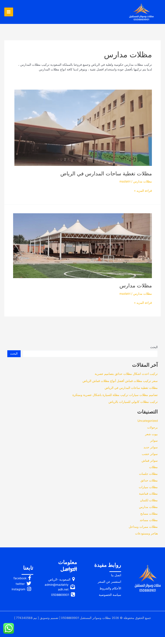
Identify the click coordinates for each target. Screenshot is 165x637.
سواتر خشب (150, 454)
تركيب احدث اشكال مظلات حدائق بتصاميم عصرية (126, 373)
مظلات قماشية (148, 493)
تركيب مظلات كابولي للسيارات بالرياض (133, 401)
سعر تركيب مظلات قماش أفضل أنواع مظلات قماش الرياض (120, 381)
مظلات (153, 467)
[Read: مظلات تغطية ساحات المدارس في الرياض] (83, 127)
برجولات (152, 427)
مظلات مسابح (149, 513)
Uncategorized (148, 420)
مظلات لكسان (149, 500)
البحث (154, 347)
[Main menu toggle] (8, 12)
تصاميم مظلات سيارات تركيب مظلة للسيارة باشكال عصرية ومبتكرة (115, 395)
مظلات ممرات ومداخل (143, 526)
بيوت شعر (151, 434)
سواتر (154, 440)
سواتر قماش (150, 460)
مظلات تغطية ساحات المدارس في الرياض (106, 173)
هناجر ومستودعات (146, 533)
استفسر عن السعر (109, 581)
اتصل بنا (116, 575)
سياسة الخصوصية (110, 595)
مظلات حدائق (149, 480)
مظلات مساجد (149, 520)
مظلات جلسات (148, 473)
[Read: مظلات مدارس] (82, 245)
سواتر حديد (151, 447)
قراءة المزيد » (143, 191)
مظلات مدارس (142, 181)
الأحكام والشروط (110, 588)
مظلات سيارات (148, 487)
